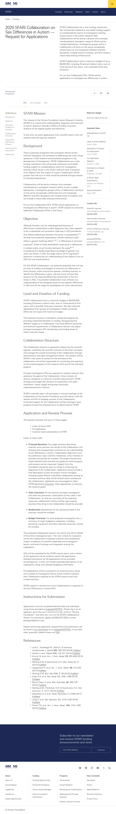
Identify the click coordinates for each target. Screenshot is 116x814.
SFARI (8, 11)
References (9, 154)
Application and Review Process (9, 142)
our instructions (41, 629)
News (87, 12)
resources (49, 484)
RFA (25, 103)
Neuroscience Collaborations (71, 790)
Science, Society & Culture (70, 802)
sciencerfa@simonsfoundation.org (100, 211)
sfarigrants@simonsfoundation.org (100, 221)
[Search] (112, 4)
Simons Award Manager (42, 790)
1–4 (79, 234)
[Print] (108, 93)
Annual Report (11, 785)
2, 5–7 (55, 240)
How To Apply (35, 103)
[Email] (101, 93)
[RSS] (109, 768)
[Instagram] (92, 768)
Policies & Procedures (41, 785)
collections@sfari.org (95, 232)
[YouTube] (98, 768)
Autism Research (66, 785)
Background (10, 117)
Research (79, 12)
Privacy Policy (92, 799)
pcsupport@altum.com (96, 242)
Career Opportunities (13, 799)
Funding (58, 12)
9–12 (72, 247)
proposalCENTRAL (54, 609)
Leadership (9, 790)
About (103, 12)
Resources (69, 12)
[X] (104, 768)
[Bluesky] (80, 768)
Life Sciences (65, 780)
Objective (9, 121)
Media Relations (93, 790)
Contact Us (9, 794)
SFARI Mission (11, 113)
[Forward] (94, 93)
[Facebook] (86, 768)
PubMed (77, 650)
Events (95, 12)
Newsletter (91, 780)
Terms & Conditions (94, 794)
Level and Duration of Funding (9, 127)
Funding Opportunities (41, 780)
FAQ (45, 103)
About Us (9, 780)
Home (7, 19)
